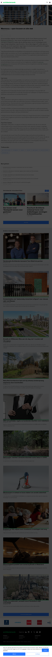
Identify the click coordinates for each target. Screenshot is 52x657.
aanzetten (5, 650)
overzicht (24, 649)
